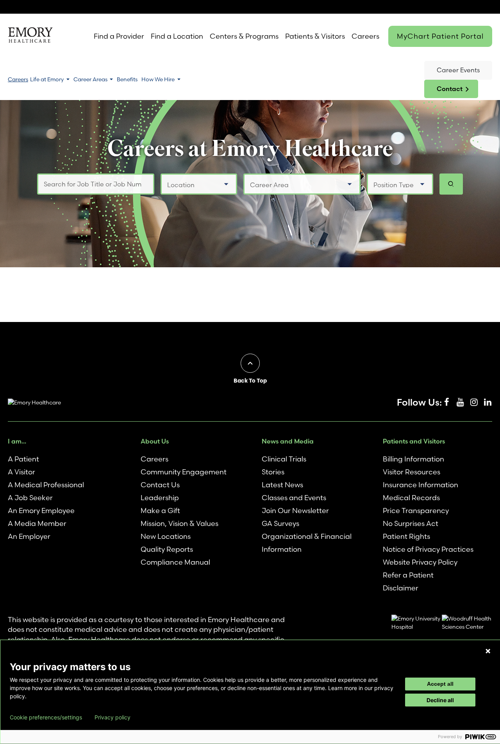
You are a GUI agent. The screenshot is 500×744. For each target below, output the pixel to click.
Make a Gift (160, 510)
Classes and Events (294, 497)
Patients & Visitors (315, 36)
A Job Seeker (30, 497)
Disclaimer (400, 587)
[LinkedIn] (487, 402)
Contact (449, 89)
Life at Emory (47, 79)
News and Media (288, 441)
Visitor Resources (411, 471)
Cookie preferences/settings (46, 717)
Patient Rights (406, 536)
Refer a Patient (408, 575)
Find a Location (177, 36)
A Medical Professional (46, 484)
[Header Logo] (30, 36)
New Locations (166, 536)
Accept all (440, 684)
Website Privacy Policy (420, 562)
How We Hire (158, 79)
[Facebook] (446, 402)
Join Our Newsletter (295, 510)
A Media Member (37, 523)
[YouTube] (460, 402)
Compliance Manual (175, 562)
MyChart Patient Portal (440, 36)
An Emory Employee (41, 510)
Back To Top (250, 380)
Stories (273, 471)
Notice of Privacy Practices (428, 549)
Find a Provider (119, 36)
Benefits (127, 79)
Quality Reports (167, 549)
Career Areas (91, 79)
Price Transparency (416, 510)
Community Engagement (184, 471)
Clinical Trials (284, 458)
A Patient (23, 458)
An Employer (29, 536)
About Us (155, 441)
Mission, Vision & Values (179, 523)
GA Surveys (280, 523)
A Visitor (21, 471)
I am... (17, 441)
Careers (365, 36)
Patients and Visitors (414, 441)
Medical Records (411, 497)
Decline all (440, 700)
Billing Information (413, 458)
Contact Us (160, 484)
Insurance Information (420, 484)
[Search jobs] (451, 184)
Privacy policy (112, 717)
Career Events (458, 70)
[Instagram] (474, 402)
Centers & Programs (244, 36)
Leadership (160, 497)
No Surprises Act (410, 523)
